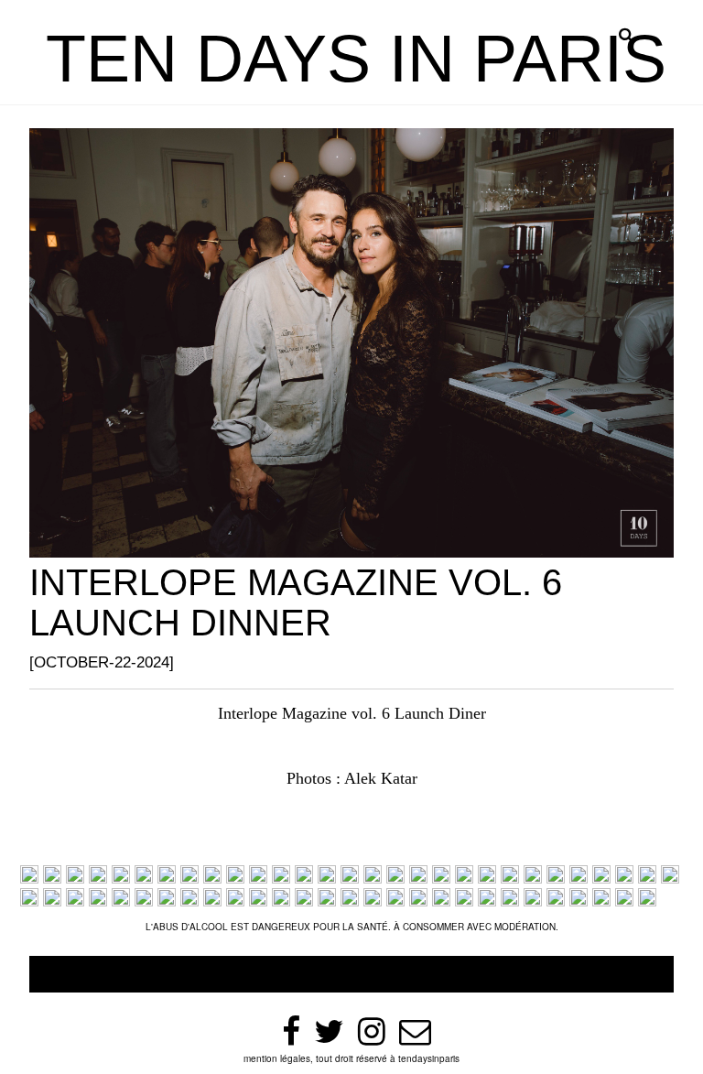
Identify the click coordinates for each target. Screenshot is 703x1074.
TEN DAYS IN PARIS (356, 58)
